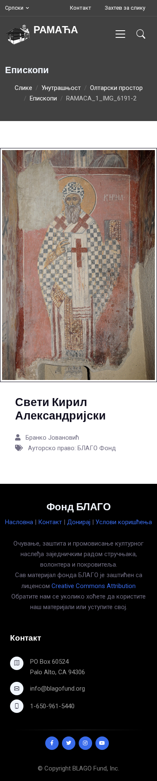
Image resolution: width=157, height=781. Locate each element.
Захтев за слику (125, 8)
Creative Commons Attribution (93, 586)
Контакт (80, 8)
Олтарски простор (116, 88)
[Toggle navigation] (120, 34)
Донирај (78, 522)
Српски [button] (14, 8)
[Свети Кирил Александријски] (78, 264)
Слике (23, 88)
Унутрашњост (61, 88)
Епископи (43, 98)
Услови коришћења (123, 522)
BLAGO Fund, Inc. (95, 768)
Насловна (19, 522)
